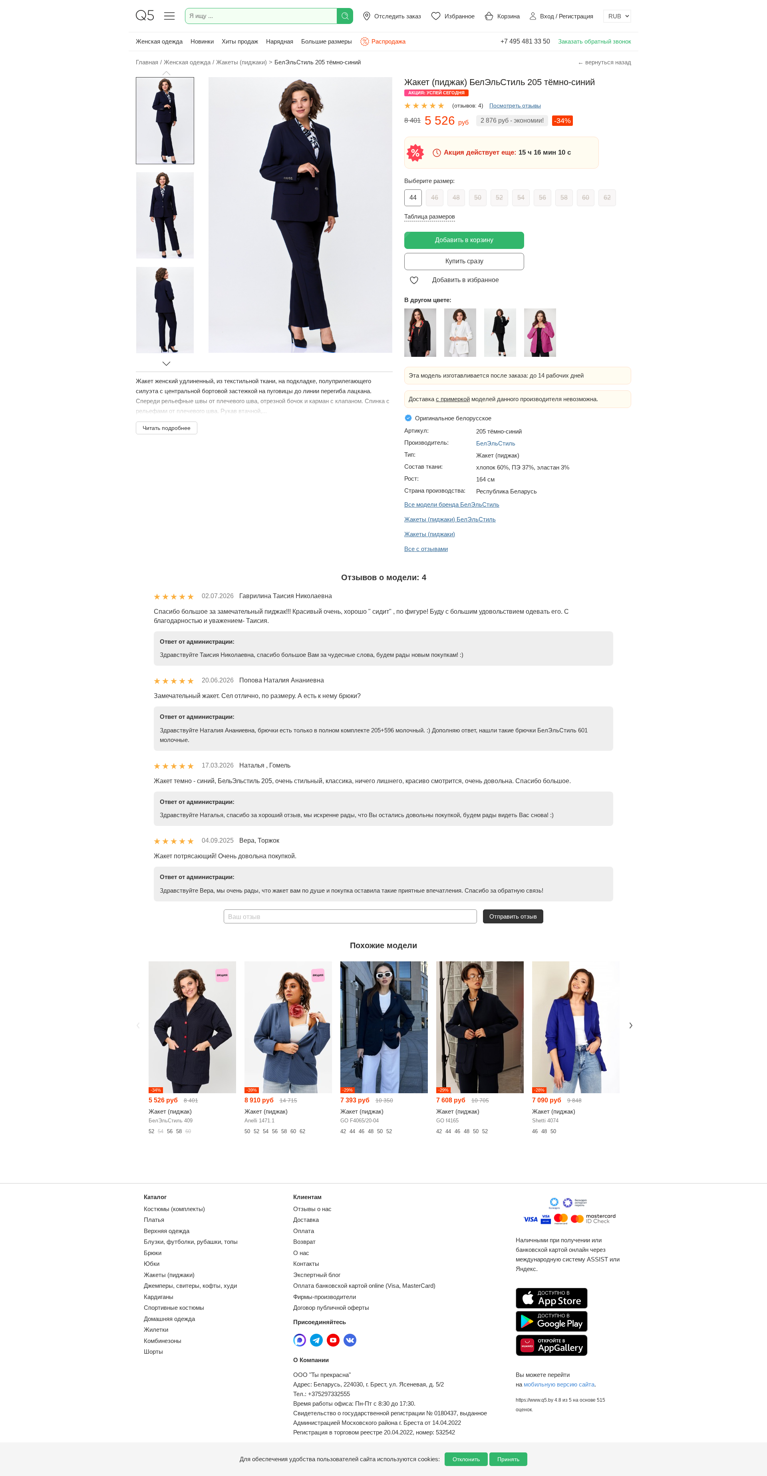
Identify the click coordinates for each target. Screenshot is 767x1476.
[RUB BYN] (617, 16)
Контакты (306, 1263)
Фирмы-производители (324, 1296)
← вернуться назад (604, 62)
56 (542, 197)
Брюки (152, 1252)
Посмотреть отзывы (515, 105)
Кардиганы (158, 1296)
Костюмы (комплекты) (174, 1208)
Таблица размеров (429, 216)
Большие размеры (326, 41)
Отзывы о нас (312, 1208)
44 (413, 197)
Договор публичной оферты (331, 1307)
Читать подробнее (167, 428)
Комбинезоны (162, 1340)
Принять (508, 1459)
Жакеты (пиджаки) (169, 1274)
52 (499, 197)
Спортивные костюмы (174, 1307)
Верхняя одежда (166, 1230)
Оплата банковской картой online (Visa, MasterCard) (364, 1285)
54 (521, 197)
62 (607, 197)
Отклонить (466, 1459)
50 (477, 197)
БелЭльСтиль (495, 443)
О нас (301, 1252)
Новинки (202, 41)
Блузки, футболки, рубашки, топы (191, 1241)
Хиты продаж (240, 41)
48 (456, 197)
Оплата (303, 1230)
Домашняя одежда (169, 1318)
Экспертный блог (316, 1274)
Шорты (153, 1351)
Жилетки (156, 1329)
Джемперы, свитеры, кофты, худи (190, 1285)
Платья (154, 1219)
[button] (166, 73)
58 (564, 197)
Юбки (151, 1263)
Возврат (304, 1241)
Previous (137, 1025)
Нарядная (279, 41)
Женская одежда (159, 41)
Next (630, 1025)
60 (585, 197)
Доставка (306, 1219)
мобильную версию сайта (559, 1384)
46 (434, 197)
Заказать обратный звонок (594, 41)
